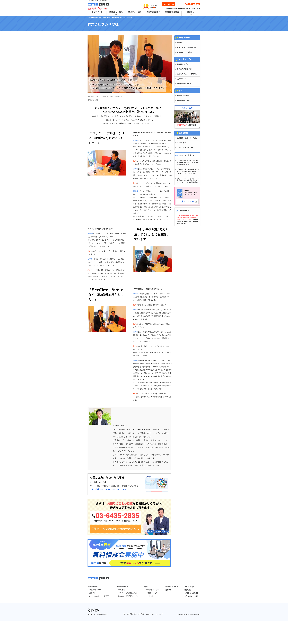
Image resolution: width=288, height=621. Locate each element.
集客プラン (93, 593)
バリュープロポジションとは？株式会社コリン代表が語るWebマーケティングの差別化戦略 (188, 180)
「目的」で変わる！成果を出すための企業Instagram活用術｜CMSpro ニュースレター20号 (188, 171)
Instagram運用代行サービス (128, 596)
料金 (145, 587)
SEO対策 (179, 43)
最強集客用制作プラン (185, 69)
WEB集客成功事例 (153, 12)
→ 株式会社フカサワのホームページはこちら (108, 489)
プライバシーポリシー (185, 148)
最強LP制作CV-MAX (96, 590)
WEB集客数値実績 (172, 12)
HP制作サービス (134, 12)
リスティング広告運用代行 (186, 47)
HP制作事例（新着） (184, 100)
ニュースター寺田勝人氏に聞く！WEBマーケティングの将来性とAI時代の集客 (187, 163)
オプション (150, 596)
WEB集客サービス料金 (184, 52)
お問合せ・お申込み (191, 593)
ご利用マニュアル (185, 201)
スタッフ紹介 (182, 143)
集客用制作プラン (183, 64)
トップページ (97, 12)
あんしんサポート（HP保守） (187, 74)
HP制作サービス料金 (184, 84)
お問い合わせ (168, 4)
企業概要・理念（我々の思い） (188, 138)
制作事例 (168, 590)
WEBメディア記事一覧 (187, 155)
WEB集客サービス (116, 12)
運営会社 (190, 12)
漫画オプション (182, 79)
